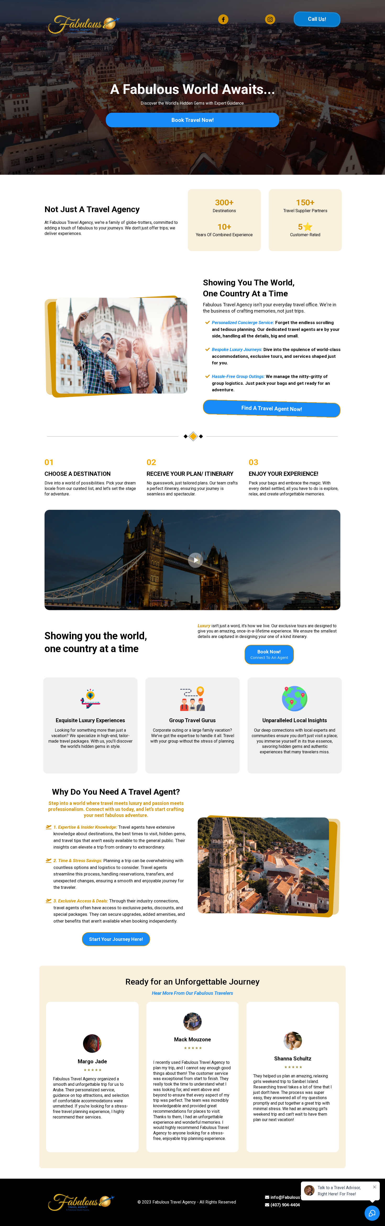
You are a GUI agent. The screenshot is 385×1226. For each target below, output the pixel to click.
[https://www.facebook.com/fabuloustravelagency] (223, 19)
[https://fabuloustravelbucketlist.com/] (83, 24)
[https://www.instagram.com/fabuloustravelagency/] (270, 19)
